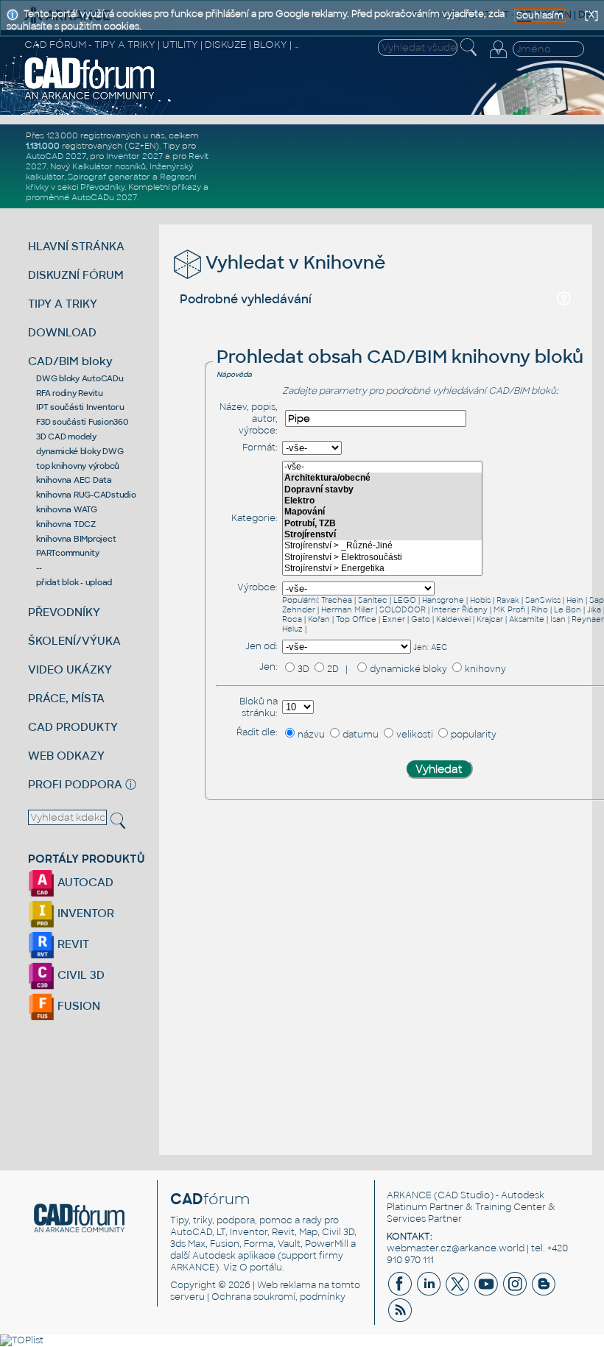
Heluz (292, 629)
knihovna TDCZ (66, 524)
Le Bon (567, 610)
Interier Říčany (460, 610)
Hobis (480, 600)
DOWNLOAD (62, 332)
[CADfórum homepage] (90, 98)
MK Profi (509, 610)
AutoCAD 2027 (56, 156)
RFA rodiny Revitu (69, 393)
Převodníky (102, 187)
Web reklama (286, 1285)
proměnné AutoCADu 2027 (81, 197)
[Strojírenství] (382, 534)
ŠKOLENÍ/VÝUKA (74, 641)
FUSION (77, 1006)
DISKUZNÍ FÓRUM (76, 275)
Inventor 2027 (134, 156)
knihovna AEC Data (74, 480)
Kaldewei (453, 619)
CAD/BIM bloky (70, 361)
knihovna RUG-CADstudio (86, 494)
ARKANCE (409, 1195)
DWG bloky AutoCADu (80, 378)
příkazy (186, 187)
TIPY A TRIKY (62, 304)
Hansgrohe (443, 600)
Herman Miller (347, 610)
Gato (420, 619)
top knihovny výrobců (77, 466)
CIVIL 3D (80, 975)
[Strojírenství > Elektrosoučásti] (382, 557)
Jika (594, 610)
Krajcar (490, 619)
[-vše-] (382, 467)
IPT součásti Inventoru (80, 407)
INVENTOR (84, 913)
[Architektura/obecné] (382, 478)
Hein (574, 600)
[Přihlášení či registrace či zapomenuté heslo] (498, 58)
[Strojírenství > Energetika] (382, 568)
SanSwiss (543, 600)
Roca (292, 619)
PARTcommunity (67, 553)
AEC (439, 647)
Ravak (507, 600)
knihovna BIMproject (76, 539)
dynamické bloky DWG (79, 451)
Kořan (319, 619)
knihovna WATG (66, 509)
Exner (393, 619)
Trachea (336, 600)
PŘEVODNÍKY (64, 612)
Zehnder (298, 610)
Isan (558, 619)
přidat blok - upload (74, 582)
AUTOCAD (84, 882)
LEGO (404, 600)
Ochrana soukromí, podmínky (278, 1297)
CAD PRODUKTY (73, 727)
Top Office (356, 619)
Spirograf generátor (109, 177)
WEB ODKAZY (66, 756)
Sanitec (372, 600)
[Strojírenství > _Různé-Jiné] (382, 545)
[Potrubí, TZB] (382, 523)
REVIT (72, 944)
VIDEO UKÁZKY (70, 669)
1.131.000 (43, 146)
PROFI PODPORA (75, 784)
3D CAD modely (66, 436)
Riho (539, 610)
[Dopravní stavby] (382, 489)
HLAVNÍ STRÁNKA (76, 246)
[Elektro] (382, 500)
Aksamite (526, 619)
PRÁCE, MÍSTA (66, 698)
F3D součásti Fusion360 (82, 422)
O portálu (260, 1267)
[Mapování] (382, 511)
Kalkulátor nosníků (109, 166)
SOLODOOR (402, 610)
